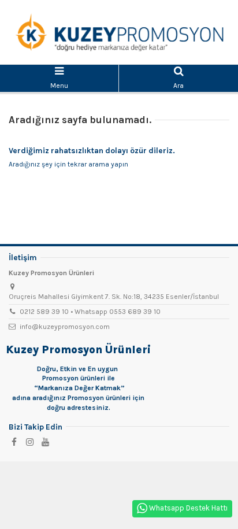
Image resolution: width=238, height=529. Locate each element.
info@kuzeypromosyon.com (65, 327)
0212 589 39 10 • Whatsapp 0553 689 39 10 (90, 312)
